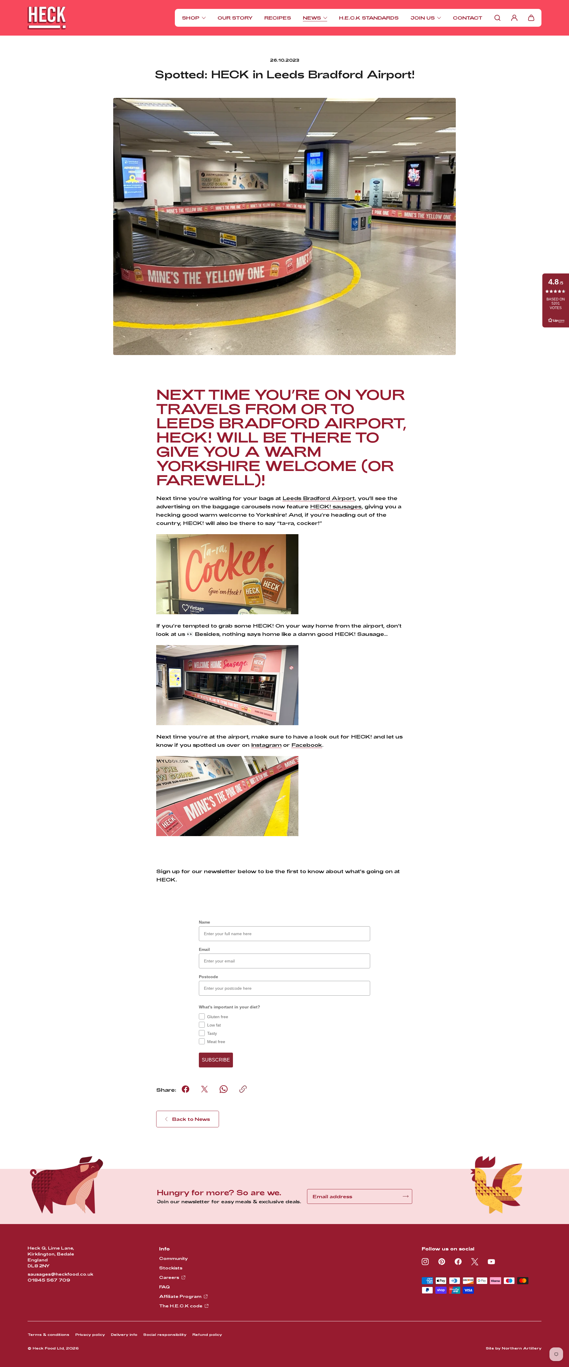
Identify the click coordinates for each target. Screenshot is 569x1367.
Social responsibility (164, 1334)
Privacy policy (90, 1334)
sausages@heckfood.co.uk (60, 1274)
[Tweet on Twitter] (204, 1089)
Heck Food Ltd (48, 1348)
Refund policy (207, 1334)
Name (204, 922)
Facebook (306, 744)
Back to (191, 1119)
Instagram (266, 744)
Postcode (208, 976)
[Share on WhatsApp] (224, 1089)
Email (204, 949)
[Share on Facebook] (185, 1089)
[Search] (497, 18)
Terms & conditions (48, 1334)
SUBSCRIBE (216, 1059)
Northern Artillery (521, 1348)
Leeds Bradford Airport (318, 498)
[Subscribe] (405, 1196)
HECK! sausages (336, 506)
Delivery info (124, 1334)
